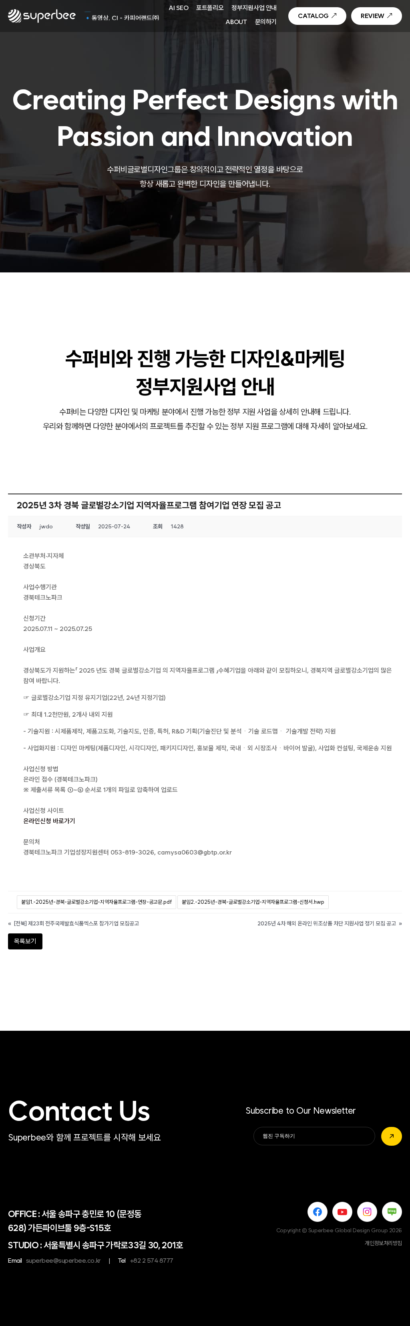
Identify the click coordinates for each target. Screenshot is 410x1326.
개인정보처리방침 (383, 1243)
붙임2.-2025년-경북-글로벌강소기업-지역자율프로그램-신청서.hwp (253, 902)
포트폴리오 (209, 8)
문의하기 (266, 22)
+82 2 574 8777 (151, 1260)
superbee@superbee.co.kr (63, 1260)
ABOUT (236, 22)
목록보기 (25, 941)
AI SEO (178, 8)
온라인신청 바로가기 (49, 821)
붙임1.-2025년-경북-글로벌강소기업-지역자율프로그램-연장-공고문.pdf (96, 902)
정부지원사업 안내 (254, 8)
